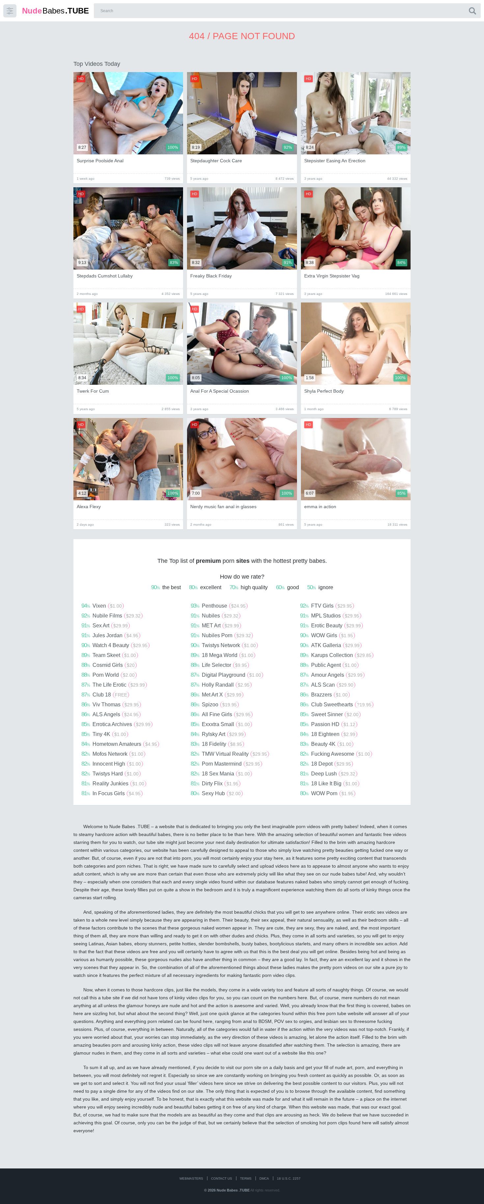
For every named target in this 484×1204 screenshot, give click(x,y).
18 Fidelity (216, 744)
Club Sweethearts (335, 704)
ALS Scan (326, 684)
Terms (246, 1178)
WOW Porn (326, 793)
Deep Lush (327, 773)
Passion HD (327, 724)
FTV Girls (326, 605)
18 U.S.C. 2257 (289, 1178)
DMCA (264, 1178)
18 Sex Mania (220, 773)
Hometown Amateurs (119, 744)
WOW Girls (326, 635)
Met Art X (216, 694)
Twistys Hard (110, 773)
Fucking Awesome (335, 753)
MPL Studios (329, 615)
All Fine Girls (221, 714)
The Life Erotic (113, 684)
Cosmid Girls (108, 665)
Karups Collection (335, 655)
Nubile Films (111, 615)
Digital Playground (226, 674)
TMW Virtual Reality (229, 753)
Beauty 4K (325, 744)
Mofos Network (112, 753)
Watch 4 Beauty (114, 645)
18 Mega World (222, 655)
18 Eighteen (327, 734)
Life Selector (219, 665)
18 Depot (325, 763)
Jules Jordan (109, 635)
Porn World (108, 674)
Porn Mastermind (225, 763)
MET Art (215, 625)
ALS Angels (110, 714)
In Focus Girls (111, 793)
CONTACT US (221, 1178)
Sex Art (104, 625)
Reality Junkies (112, 783)
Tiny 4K (103, 734)
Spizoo (214, 704)
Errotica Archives (115, 724)
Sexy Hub (216, 793)
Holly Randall (220, 684)
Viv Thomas (110, 704)
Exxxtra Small (220, 724)
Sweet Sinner (329, 714)
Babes (55, 11)
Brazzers (324, 694)
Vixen (101, 605)
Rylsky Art (217, 734)
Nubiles (214, 615)
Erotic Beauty (330, 625)
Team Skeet (108, 655)
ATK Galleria (330, 645)
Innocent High (111, 763)
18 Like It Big (328, 783)
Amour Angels (331, 674)
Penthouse (218, 605)
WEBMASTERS (191, 1178)
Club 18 (104, 694)
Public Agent (328, 665)
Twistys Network (223, 645)
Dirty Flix (214, 783)
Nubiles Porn (221, 635)
